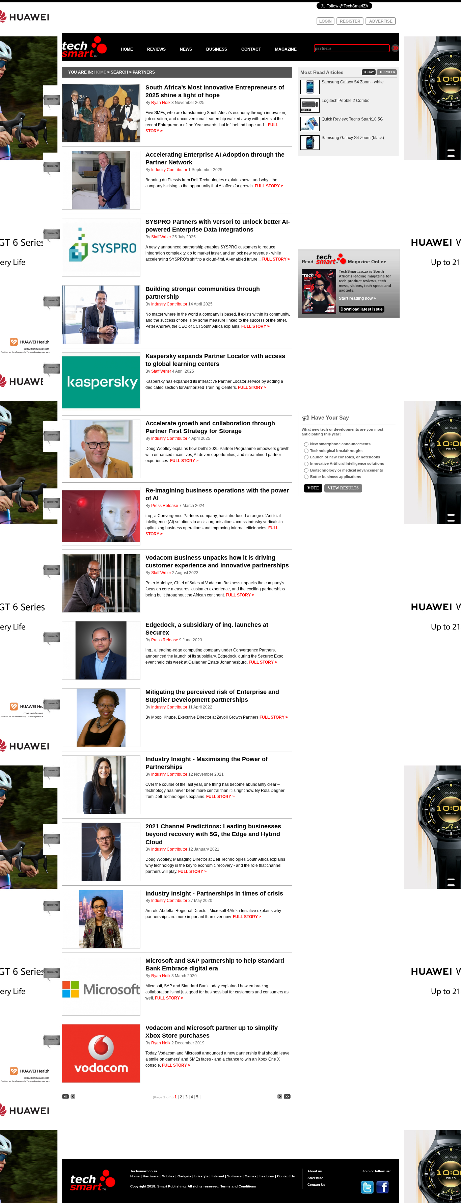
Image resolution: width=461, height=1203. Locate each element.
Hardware (151, 1176)
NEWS (186, 49)
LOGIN (325, 21)
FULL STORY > (269, 186)
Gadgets (184, 1176)
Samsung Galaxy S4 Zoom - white (353, 82)
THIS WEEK (387, 72)
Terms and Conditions (238, 1186)
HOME (127, 49)
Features (267, 1176)
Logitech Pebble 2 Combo (346, 100)
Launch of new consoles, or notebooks (345, 457)
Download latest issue (362, 309)
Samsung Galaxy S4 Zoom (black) (353, 137)
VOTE (313, 488)
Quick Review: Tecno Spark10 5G (352, 119)
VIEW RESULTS (343, 488)
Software (234, 1176)
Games (250, 1176)
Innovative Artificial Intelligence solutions (347, 463)
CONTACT (251, 49)
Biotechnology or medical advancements (346, 470)
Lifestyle (201, 1176)
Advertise (315, 1178)
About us (314, 1171)
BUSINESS (216, 49)
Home (135, 1176)
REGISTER (350, 21)
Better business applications (335, 477)
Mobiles (168, 1176)
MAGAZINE (286, 49)
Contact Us (286, 1176)
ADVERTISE (380, 21)
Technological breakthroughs (336, 451)
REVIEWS (156, 49)
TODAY (368, 72)
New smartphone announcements (340, 444)
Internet (218, 1176)
